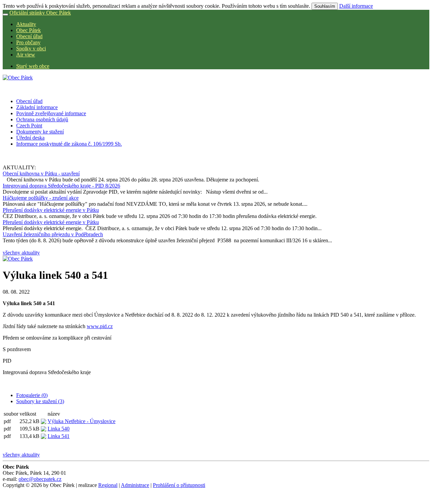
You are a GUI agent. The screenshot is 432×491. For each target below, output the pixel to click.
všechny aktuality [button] (21, 252)
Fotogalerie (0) (32, 395)
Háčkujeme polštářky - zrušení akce (41, 198)
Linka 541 (59, 436)
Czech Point (29, 125)
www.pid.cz (100, 326)
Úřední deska (30, 138)
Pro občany (28, 42)
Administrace (135, 485)
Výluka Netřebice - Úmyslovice (81, 421)
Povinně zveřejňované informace (51, 113)
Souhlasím (324, 6)
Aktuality (26, 24)
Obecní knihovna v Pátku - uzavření (41, 173)
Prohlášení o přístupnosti (179, 485)
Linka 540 (59, 429)
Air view (25, 54)
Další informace (356, 6)
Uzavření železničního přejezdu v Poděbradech (53, 234)
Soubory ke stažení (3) (40, 401)
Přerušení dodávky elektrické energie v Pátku (51, 210)
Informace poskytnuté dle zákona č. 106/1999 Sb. (69, 144)
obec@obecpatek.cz (40, 479)
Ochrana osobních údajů (42, 119)
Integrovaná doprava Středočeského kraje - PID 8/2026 (61, 186)
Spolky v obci (31, 48)
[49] (18, 259)
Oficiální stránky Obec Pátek (40, 13)
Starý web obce (32, 66)
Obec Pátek (28, 30)
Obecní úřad (29, 36)
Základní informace (37, 107)
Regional (107, 485)
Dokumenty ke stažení (40, 131)
